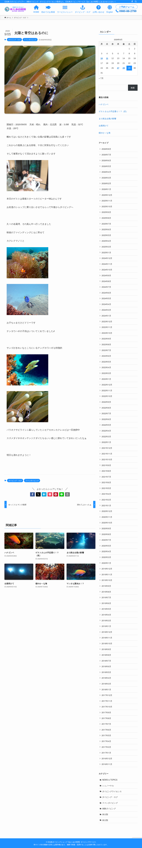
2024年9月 (106, 275)
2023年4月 (106, 367)
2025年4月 (106, 240)
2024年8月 (106, 281)
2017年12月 (107, 695)
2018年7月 (106, 660)
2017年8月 (106, 718)
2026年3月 (106, 177)
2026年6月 (106, 160)
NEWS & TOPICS (109, 779)
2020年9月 (106, 528)
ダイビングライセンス (112, 791)
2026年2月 (106, 183)
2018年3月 (106, 683)
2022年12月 (107, 384)
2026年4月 (106, 171)
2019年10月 (107, 580)
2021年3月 (106, 499)
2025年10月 (107, 206)
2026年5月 (106, 166)
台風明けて (103, 125)
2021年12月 (107, 448)
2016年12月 (107, 758)
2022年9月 (106, 401)
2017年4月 (106, 741)
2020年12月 (107, 511)
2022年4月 (106, 430)
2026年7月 (106, 154)
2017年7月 (106, 723)
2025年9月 (106, 212)
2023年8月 (106, 344)
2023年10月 (107, 333)
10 (102, 58)
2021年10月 (107, 459)
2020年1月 (106, 563)
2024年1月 (106, 315)
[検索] (136, 1)
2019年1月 (106, 626)
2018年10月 (107, 643)
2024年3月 (106, 309)
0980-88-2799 (127, 11)
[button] (32, 494)
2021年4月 (106, 493)
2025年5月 (106, 235)
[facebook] (132, 1)
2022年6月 (106, 419)
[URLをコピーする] (67, 494)
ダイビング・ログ (14, 39)
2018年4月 (106, 677)
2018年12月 (107, 632)
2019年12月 (107, 568)
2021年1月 (106, 505)
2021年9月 (106, 465)
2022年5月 (106, 424)
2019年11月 (107, 574)
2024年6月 (106, 292)
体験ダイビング (109, 808)
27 (118, 68)
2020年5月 (106, 545)
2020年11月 (107, 517)
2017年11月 (107, 701)
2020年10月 (107, 522)
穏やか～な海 (104, 132)
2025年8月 (106, 217)
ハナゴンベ (103, 104)
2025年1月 (106, 252)
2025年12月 (107, 195)
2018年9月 (106, 649)
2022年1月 (106, 442)
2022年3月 (106, 436)
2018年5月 (106, 672)
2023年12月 (107, 321)
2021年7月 (106, 476)
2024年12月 (107, 258)
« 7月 (101, 78)
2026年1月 (106, 189)
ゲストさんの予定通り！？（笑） (113, 111)
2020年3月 (106, 557)
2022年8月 (106, 407)
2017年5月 (106, 735)
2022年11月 (107, 390)
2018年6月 (106, 666)
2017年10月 (107, 706)
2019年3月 (106, 620)
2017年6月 (106, 729)
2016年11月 (107, 764)
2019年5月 (106, 608)
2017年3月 (106, 747)
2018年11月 (107, 637)
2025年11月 (107, 200)
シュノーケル (108, 785)
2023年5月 (106, 361)
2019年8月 (106, 591)
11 (107, 58)
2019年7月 (106, 597)
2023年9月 (106, 338)
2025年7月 (106, 223)
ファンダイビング (30, 39)
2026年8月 (106, 149)
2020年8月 (106, 534)
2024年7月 (106, 286)
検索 (133, 87)
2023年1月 (106, 379)
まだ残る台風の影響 (107, 118)
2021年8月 (106, 470)
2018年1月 (106, 689)
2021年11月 (107, 453)
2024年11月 (107, 264)
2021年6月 (106, 482)
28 (124, 68)
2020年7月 (106, 539)
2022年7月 (106, 413)
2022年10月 (107, 396)
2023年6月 (106, 355)
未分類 (105, 814)
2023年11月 (107, 327)
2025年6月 (106, 229)
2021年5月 (106, 488)
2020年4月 (106, 551)
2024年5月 (106, 298)
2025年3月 (106, 246)
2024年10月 (107, 269)
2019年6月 (106, 603)
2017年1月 (106, 752)
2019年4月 (106, 614)
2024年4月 (106, 304)
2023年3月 (106, 373)
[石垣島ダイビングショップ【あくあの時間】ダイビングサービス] (15, 9)
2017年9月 (106, 712)
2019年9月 (106, 586)
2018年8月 (106, 654)
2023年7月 (106, 350)
